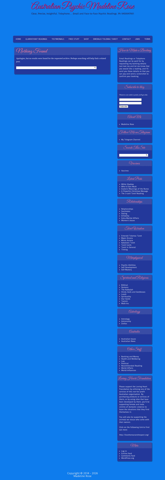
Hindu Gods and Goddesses (133, 292)
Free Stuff (74, 39)
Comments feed (128, 456)
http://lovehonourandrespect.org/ (134, 435)
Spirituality (126, 296)
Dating (124, 213)
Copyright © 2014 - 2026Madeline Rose (82, 475)
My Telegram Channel (130, 140)
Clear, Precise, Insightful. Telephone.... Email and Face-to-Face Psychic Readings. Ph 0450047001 (82, 13)
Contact (126, 39)
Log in (124, 451)
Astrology (125, 319)
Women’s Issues (128, 220)
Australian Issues (128, 339)
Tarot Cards (126, 245)
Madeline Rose (127, 124)
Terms (147, 39)
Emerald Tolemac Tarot (105, 39)
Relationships (127, 209)
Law (123, 361)
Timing (124, 250)
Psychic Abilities (128, 265)
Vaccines (125, 171)
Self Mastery (126, 270)
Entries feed (126, 453)
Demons (124, 287)
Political (125, 363)
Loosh (123, 294)
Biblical (124, 285)
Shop (86, 39)
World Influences (128, 370)
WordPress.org (127, 458)
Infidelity (125, 216)
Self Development (129, 267)
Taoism (124, 301)
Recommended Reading (131, 366)
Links (137, 39)
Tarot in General (128, 247)
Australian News (128, 341)
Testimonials (58, 39)
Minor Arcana (127, 240)
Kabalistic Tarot (128, 243)
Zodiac (124, 323)
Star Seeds (125, 299)
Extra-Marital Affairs (130, 218)
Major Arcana (127, 238)
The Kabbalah (127, 290)
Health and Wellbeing (130, 359)
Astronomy (126, 321)
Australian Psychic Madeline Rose (82, 6)
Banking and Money (130, 356)
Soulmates (125, 211)
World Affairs (127, 368)
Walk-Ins (125, 303)
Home (18, 39)
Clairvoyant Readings (36, 39)
